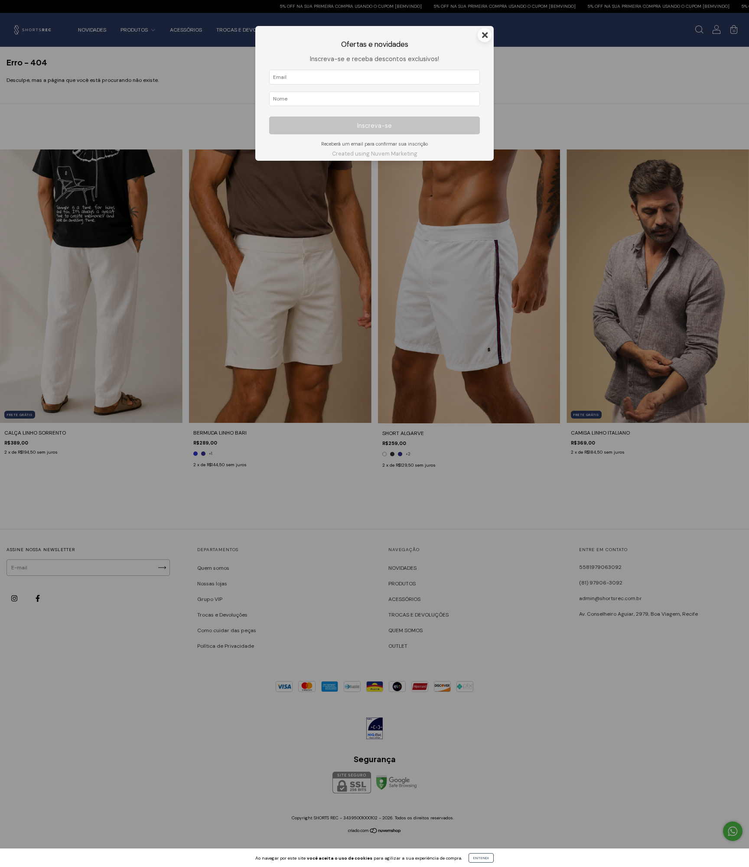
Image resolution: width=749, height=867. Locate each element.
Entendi (481, 858)
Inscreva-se (374, 126)
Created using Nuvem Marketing (374, 153)
